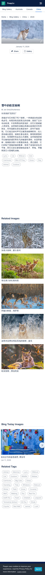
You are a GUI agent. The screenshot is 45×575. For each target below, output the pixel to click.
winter (5, 489)
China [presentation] (38, 9)
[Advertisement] (22, 79)
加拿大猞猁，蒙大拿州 (11, 250)
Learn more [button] (21, 572)
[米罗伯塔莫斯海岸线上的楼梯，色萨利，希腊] (3, 32)
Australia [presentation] (19, 9)
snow (31, 160)
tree (16, 485)
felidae (34, 476)
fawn (17, 498)
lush (36, 506)
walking (14, 493)
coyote (6, 506)
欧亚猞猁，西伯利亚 (10, 371)
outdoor (16, 164)
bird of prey (20, 160)
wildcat (22, 156)
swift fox (7, 498)
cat (13, 156)
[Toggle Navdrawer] (41, 3)
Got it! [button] (38, 569)
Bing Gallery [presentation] (7, 9)
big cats (18, 481)
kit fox (24, 502)
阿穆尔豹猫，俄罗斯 (10, 310)
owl (30, 156)
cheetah (27, 498)
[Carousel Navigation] (22, 447)
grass (28, 481)
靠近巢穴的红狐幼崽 (10, 280)
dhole (33, 502)
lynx (5, 156)
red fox (32, 493)
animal (6, 164)
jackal (27, 506)
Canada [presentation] (29, 9)
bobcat (37, 485)
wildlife (24, 476)
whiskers (26, 485)
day (39, 160)
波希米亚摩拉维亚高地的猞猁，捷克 (16, 341)
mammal (16, 472)
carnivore (7, 160)
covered (33, 489)
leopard (38, 498)
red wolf (16, 506)
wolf (5, 493)
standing (6, 485)
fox (23, 493)
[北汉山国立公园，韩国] (41, 32)
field (15, 489)
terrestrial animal (10, 502)
